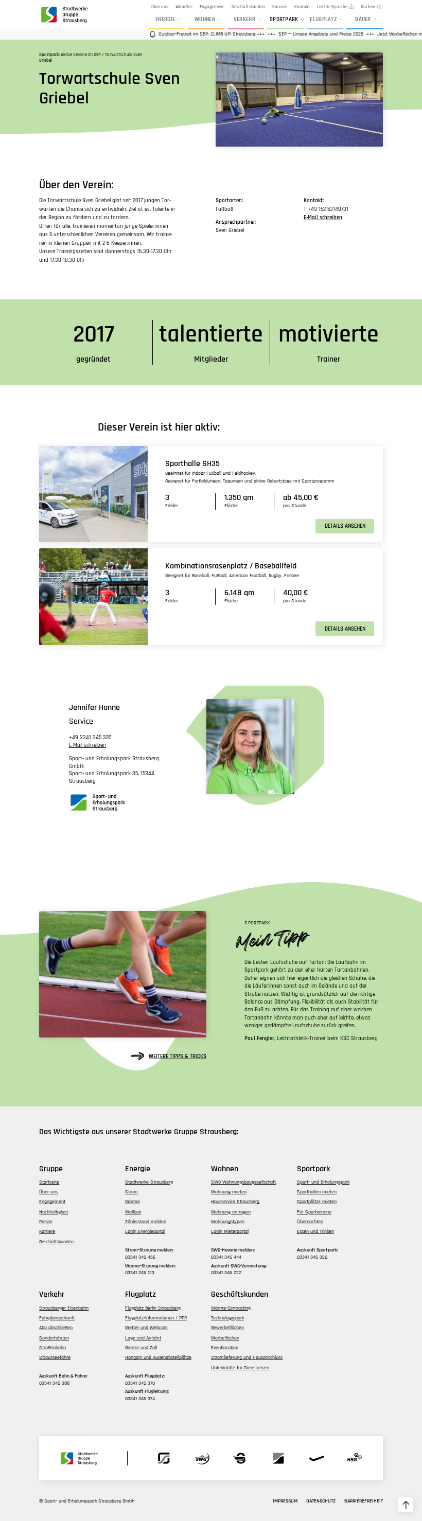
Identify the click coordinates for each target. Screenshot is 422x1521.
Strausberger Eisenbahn (64, 1308)
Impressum (285, 1501)
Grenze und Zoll (141, 1348)
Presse (45, 1222)
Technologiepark (227, 1318)
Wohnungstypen (227, 1222)
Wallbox (133, 1212)
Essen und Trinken (315, 1231)
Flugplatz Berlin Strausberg (153, 1308)
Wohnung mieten (229, 1192)
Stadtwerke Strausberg (149, 1182)
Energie (165, 19)
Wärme (132, 1201)
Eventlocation (224, 1348)
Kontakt (302, 7)
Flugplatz (323, 19)
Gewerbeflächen (227, 1328)
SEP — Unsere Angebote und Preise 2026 (307, 34)
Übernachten (310, 1222)
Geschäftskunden (248, 7)
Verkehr (244, 19)
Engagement (212, 7)
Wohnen (205, 19)
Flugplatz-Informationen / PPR (156, 1318)
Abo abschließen (56, 1328)
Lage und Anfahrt (143, 1338)
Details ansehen (345, 526)
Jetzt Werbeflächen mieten (391, 34)
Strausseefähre (55, 1357)
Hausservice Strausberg (235, 1201)
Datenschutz (321, 1501)
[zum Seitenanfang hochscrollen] (405, 1504)
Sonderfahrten (54, 1338)
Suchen (368, 7)
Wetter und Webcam (146, 1328)
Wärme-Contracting (231, 1308)
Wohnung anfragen (231, 1212)
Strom (131, 1192)
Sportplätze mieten (317, 1201)
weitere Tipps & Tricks (177, 1056)
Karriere (279, 7)
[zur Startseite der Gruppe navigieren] (64, 14)
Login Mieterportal (230, 1231)
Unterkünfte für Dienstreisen (240, 1368)
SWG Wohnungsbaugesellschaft (243, 1182)
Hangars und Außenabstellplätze (158, 1357)
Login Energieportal (145, 1231)
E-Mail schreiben (323, 217)
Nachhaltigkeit (53, 1212)
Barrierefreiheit (363, 1501)
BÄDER (363, 19)
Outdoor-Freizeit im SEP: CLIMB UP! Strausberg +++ (198, 34)
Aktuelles (183, 7)
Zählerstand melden (145, 1222)
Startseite (49, 1182)
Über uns (159, 7)
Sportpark (284, 19)
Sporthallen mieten (317, 1192)
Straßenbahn (52, 1348)
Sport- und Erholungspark (323, 1182)
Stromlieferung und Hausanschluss (247, 1357)
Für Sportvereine (314, 1212)
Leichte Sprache (332, 7)
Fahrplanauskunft (57, 1318)
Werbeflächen (225, 1338)
